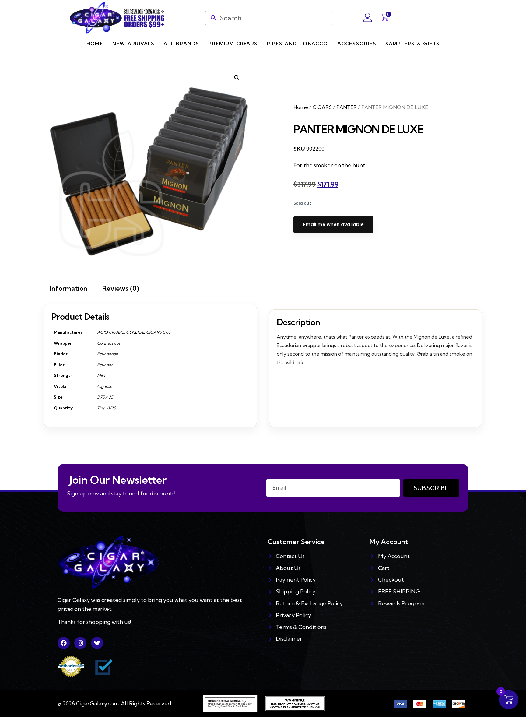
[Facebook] (64, 643)
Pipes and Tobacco (297, 43)
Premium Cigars (233, 43)
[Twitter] (97, 643)
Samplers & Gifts (412, 43)
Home (94, 43)
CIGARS (322, 107)
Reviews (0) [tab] (120, 288)
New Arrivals (133, 43)
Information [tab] (68, 288)
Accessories (356, 43)
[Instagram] (80, 643)
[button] (236, 77)
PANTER (346, 107)
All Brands (181, 43)
